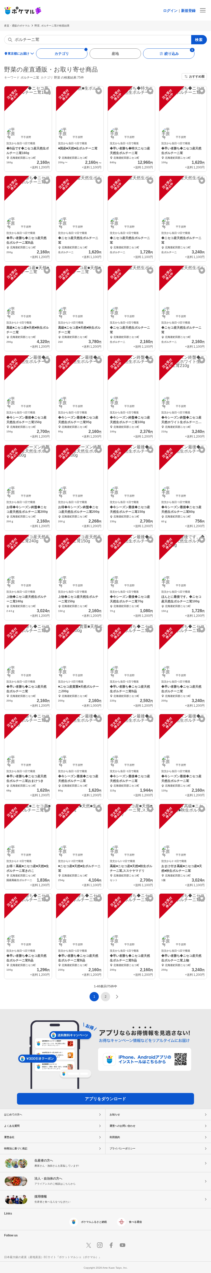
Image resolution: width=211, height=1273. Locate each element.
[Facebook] (111, 1245)
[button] (105, 996)
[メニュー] (203, 10)
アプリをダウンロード (105, 1099)
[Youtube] (122, 1245)
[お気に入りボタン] (47, 91)
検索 (199, 40)
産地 (115, 54)
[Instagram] (100, 1245)
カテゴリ (62, 54)
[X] (88, 1245)
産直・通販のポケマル (17, 25)
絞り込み (171, 54)
